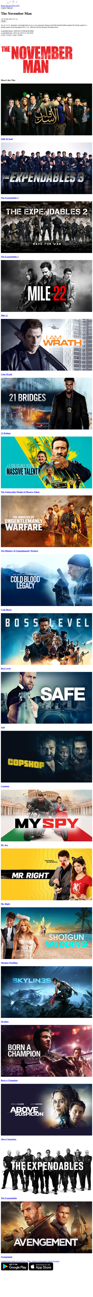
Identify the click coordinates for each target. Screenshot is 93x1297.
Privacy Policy (26, 1261)
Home (3, 6)
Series (13, 6)
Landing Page (6, 1261)
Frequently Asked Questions (49, 1261)
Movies (8, 6)
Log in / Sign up (7, 8)
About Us (35, 1261)
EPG (18, 6)
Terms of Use (16, 1261)
